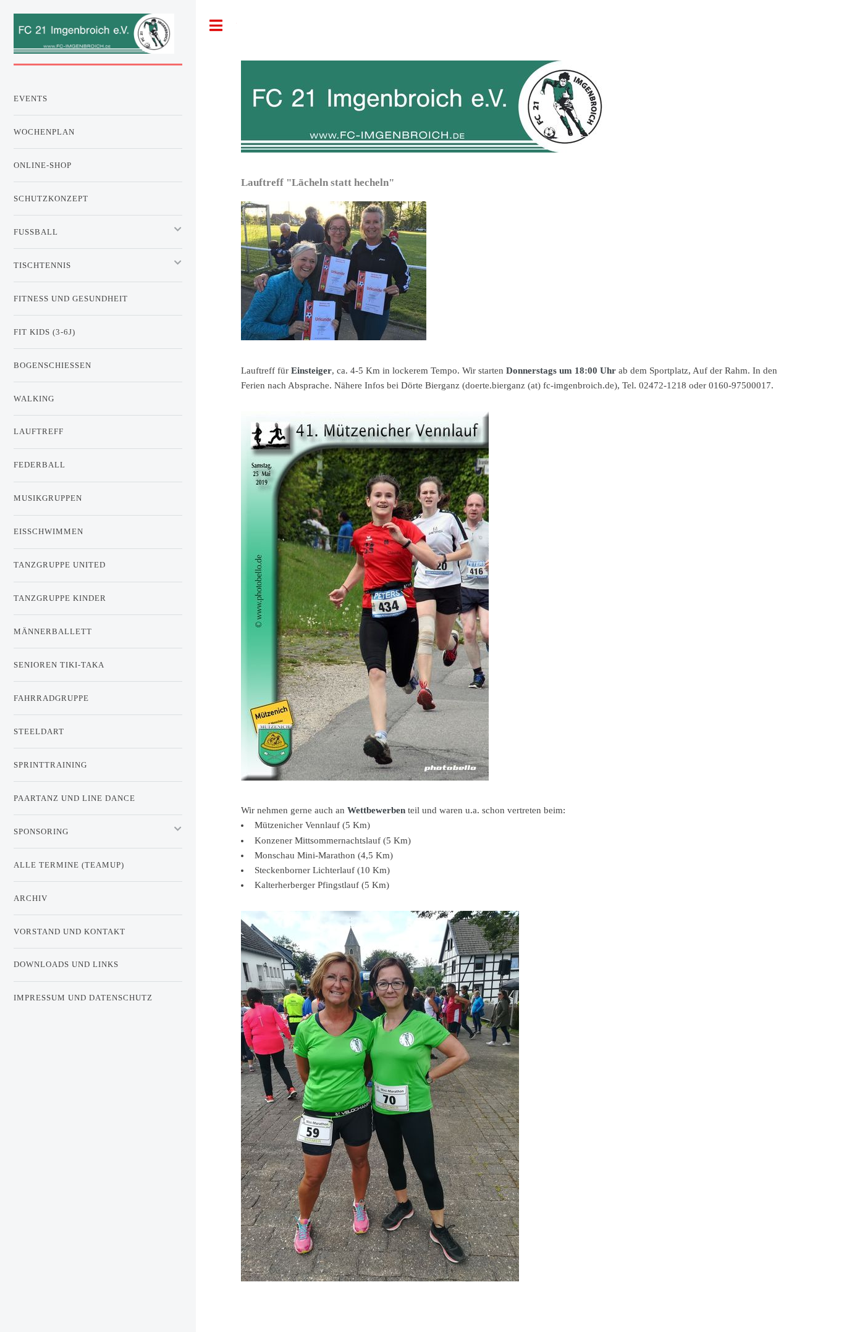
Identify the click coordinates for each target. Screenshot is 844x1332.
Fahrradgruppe (51, 698)
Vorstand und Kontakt (69, 931)
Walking (34, 398)
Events (31, 98)
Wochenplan (44, 131)
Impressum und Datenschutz (83, 997)
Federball (39, 464)
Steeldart (39, 731)
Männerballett (53, 631)
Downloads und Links (66, 964)
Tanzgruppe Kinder (60, 598)
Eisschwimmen (48, 531)
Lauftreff (39, 431)
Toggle (216, 25)
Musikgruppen (48, 498)
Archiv (31, 898)
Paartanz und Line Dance (74, 798)
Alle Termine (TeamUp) (69, 864)
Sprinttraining (50, 764)
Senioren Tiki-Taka (59, 664)
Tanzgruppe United (60, 564)
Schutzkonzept (51, 198)
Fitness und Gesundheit (71, 298)
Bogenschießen (52, 365)
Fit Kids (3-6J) (44, 332)
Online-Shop (43, 165)
